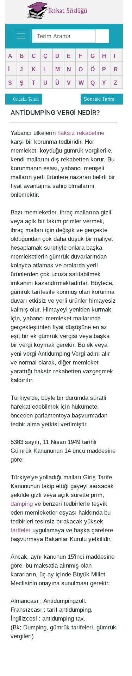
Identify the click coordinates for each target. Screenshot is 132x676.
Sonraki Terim (100, 99)
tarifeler (21, 530)
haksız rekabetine (80, 133)
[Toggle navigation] (21, 36)
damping (22, 503)
